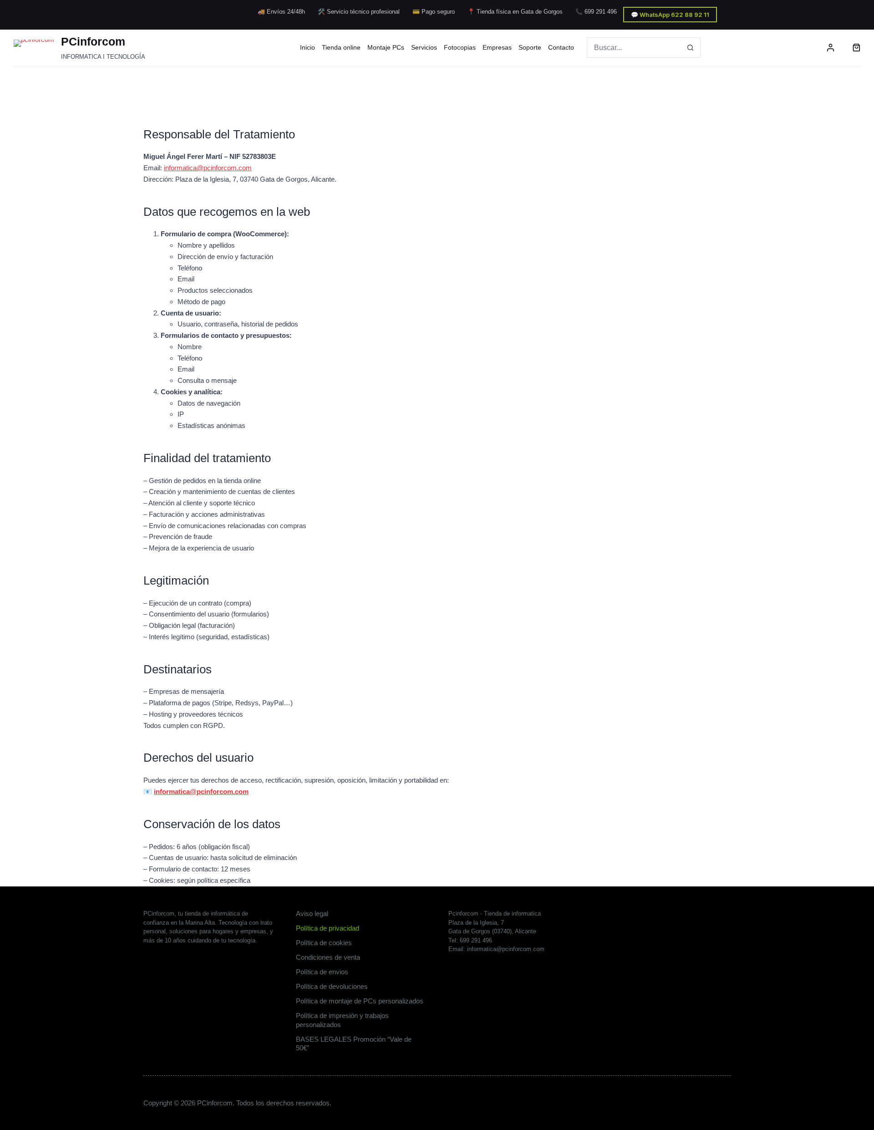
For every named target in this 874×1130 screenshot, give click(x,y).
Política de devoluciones (332, 986)
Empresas (497, 47)
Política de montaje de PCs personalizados (359, 1001)
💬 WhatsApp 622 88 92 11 (670, 14)
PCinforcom (93, 41)
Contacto (561, 47)
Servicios (424, 47)
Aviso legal (312, 913)
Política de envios (322, 972)
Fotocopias (460, 47)
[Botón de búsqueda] (690, 47)
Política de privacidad (327, 928)
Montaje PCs (385, 47)
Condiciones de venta (328, 957)
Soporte (529, 47)
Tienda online (341, 47)
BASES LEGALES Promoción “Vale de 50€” (354, 1043)
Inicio (307, 47)
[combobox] (634, 47)
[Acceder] (830, 47)
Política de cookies (324, 943)
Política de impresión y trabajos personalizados (342, 1020)
